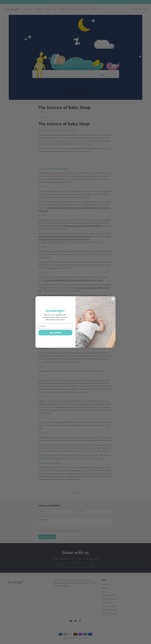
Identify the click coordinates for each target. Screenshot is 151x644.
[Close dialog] (113, 299)
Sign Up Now (55, 332)
